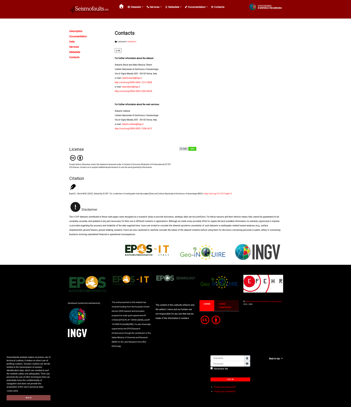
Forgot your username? (225, 391)
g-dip (118, 50)
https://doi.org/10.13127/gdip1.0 (218, 194)
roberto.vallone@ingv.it (132, 124)
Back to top (274, 358)
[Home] (122, 6)
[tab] (207, 305)
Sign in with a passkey (233, 374)
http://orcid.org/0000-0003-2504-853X (133, 91)
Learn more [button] (12, 390)
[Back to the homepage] (90, 9)
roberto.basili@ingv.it (132, 78)
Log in (230, 379)
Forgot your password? (225, 387)
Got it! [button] (29, 398)
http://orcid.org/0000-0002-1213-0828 (133, 82)
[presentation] (207, 304)
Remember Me (221, 368)
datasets (132, 42)
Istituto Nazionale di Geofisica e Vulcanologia (263, 301)
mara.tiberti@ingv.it (131, 86)
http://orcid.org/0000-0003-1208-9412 (133, 128)
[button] (265, 6)
